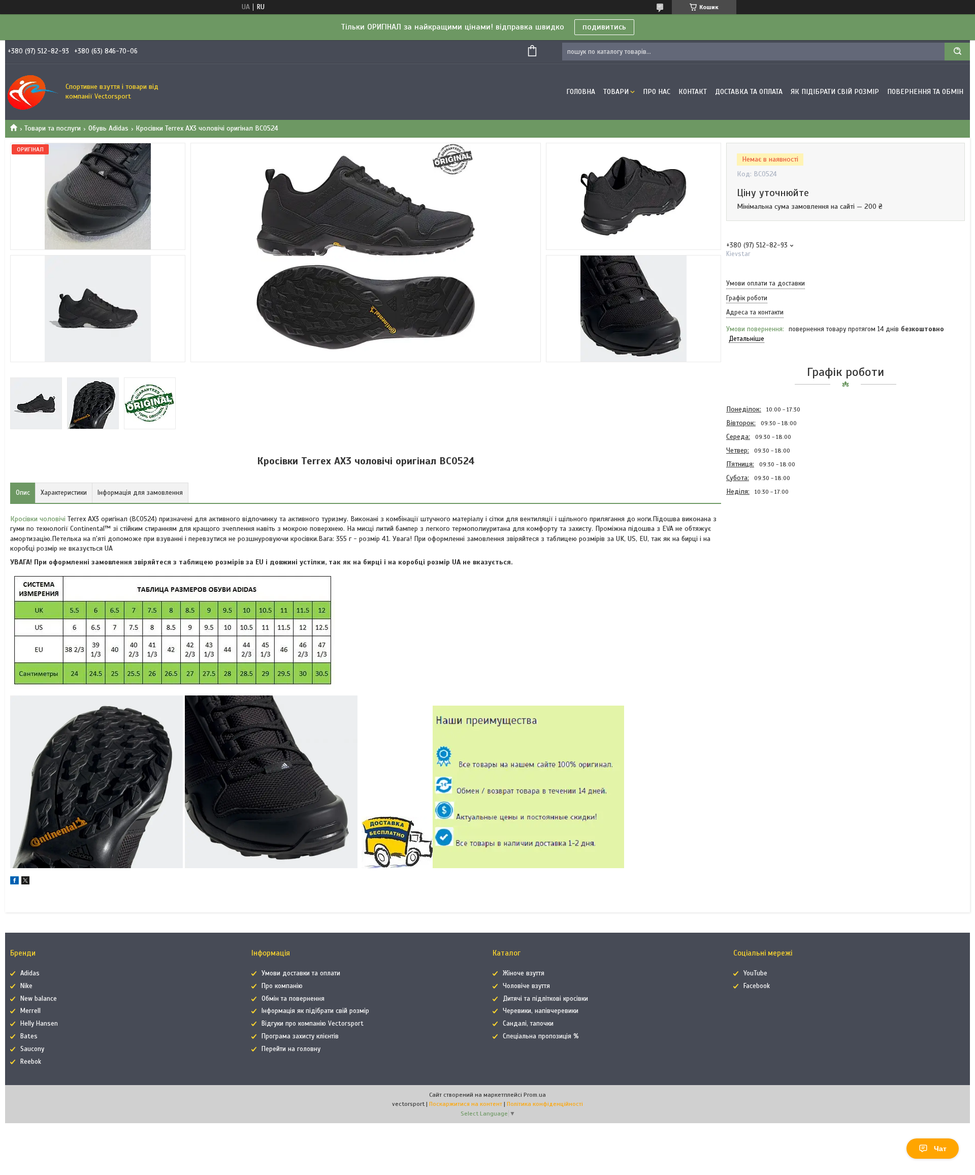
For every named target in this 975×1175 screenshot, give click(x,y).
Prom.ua (535, 1094)
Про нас (656, 91)
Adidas (30, 973)
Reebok (30, 1062)
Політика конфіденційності (545, 1103)
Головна (580, 91)
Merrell (30, 1011)
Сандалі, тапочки (528, 1024)
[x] (25, 882)
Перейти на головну (291, 1049)
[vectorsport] (33, 92)
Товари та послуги (52, 128)
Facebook (756, 986)
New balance (38, 999)
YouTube (755, 973)
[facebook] (14, 882)
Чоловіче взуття (526, 986)
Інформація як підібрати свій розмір (315, 1011)
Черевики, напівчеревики (540, 1011)
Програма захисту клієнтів (300, 1036)
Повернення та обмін (925, 91)
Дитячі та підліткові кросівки (545, 999)
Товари (616, 91)
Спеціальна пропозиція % (541, 1036)
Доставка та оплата (749, 91)
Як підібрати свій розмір (835, 91)
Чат (940, 1149)
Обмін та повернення (293, 999)
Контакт (692, 91)
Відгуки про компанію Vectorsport (313, 1024)
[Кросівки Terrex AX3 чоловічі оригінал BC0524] (762, 552)
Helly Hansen (39, 1024)
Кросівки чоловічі (38, 519)
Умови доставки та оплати (301, 973)
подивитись (604, 27)
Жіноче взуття (523, 973)
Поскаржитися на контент (465, 1103)
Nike (26, 986)
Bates (29, 1036)
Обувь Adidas (108, 128)
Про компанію (282, 986)
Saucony (32, 1049)
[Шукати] (957, 51)
